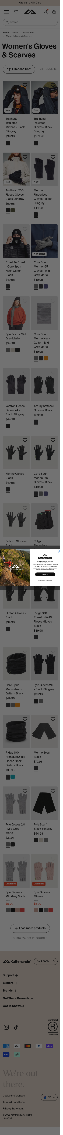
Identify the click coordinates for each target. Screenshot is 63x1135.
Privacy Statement (49, 580)
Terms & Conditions (41, 580)
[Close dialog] (58, 551)
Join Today (45, 574)
